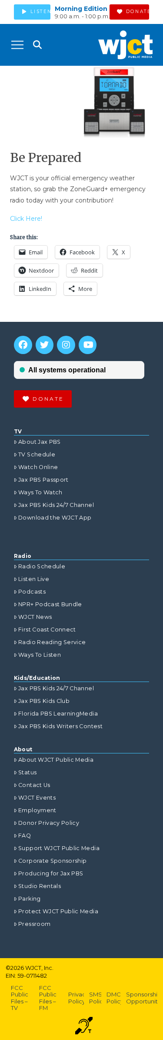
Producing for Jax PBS (50, 873)
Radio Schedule (41, 566)
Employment (37, 810)
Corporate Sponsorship (52, 861)
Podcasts (32, 591)
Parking (29, 898)
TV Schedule (36, 454)
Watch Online (38, 467)
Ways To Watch (40, 492)
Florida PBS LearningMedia (58, 713)
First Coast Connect (47, 629)
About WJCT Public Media (55, 759)
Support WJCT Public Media (59, 848)
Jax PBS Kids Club (44, 701)
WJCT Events (37, 797)
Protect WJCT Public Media (58, 911)
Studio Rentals (39, 886)
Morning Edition (81, 9)
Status (27, 772)
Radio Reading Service (52, 642)
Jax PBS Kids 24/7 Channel (56, 505)
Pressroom (34, 924)
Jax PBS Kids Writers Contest (60, 726)
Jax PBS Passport (43, 479)
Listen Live (33, 579)
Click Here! (26, 219)
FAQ (24, 835)
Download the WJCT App (54, 517)
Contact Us (34, 785)
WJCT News (35, 617)
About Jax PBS (39, 442)
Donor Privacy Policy (48, 823)
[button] (17, 44)
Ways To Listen (39, 655)
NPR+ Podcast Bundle (50, 604)
